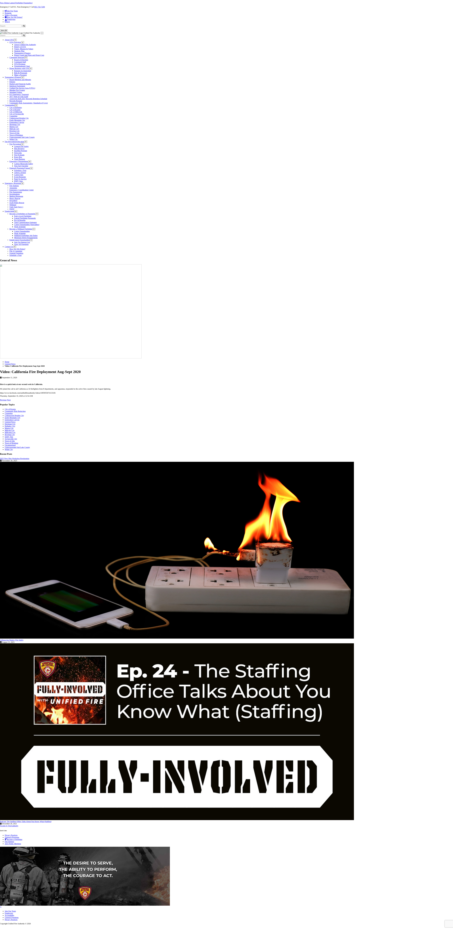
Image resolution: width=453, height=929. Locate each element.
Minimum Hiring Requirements (26, 238)
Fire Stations (14, 186)
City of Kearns (14, 110)
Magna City (13, 127)
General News (10, 364)
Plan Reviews (19, 149)
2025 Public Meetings (13, 844)
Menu (3, 30)
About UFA (9, 40)
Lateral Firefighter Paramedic (25, 218)
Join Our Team (10, 911)
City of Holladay (15, 108)
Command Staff (20, 62)
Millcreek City (10, 432)
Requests (8, 13)
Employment (9, 211)
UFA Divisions (19, 64)
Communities (10, 105)
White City (13, 139)
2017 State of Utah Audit (18, 97)
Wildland (12, 205)
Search (7, 22)
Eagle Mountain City (17, 120)
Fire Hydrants (19, 155)
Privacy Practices (11, 835)
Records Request (15, 101)
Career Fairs (18, 175)
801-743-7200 (39, 7)
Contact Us (9, 247)
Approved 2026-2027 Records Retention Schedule (28, 99)
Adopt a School (20, 173)
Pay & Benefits (19, 220)
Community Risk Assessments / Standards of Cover (28, 103)
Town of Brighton (16, 135)
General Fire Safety (21, 146)
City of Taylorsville (16, 114)
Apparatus (13, 188)
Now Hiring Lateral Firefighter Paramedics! (16, 3)
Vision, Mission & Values (23, 49)
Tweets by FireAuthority (9, 826)
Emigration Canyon (16, 122)
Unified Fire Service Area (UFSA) (22, 88)
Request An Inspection (22, 71)
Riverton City (14, 131)
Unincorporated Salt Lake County (22, 137)
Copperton (13, 116)
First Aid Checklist (21, 166)
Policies (12, 82)
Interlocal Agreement (17, 86)
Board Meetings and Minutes (20, 80)
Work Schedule (20, 227)
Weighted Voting (15, 92)
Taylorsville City (11, 439)
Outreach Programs (12, 837)
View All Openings (21, 244)
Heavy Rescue (14, 198)
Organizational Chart (22, 66)
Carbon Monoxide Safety (23, 164)
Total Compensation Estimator (25, 222)
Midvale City (14, 129)
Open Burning (19, 159)
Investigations (14, 194)
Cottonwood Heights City (19, 118)
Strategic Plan (19, 51)
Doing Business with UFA (19, 68)
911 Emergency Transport (19, 94)
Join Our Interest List (22, 242)
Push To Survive (20, 179)
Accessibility (9, 915)
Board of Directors (21, 60)
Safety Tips (9, 437)
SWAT (11, 209)
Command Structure (16, 57)
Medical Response (16, 196)
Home (7, 362)
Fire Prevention (15, 144)
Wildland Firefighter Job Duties (26, 236)
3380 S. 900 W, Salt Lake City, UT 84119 (15, 926)
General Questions (16, 253)
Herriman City (14, 125)
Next (9, 400)
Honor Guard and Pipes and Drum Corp (29, 55)
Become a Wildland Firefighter (20, 229)
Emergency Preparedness (18, 161)
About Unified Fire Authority (25, 45)
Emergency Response (13, 183)
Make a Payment (11, 15)
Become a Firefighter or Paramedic (22, 214)
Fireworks (18, 153)
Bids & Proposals (20, 73)
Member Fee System (17, 90)
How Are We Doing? (17, 249)
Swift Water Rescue (16, 203)
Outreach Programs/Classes (19, 168)
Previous (3, 400)
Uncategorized (10, 445)
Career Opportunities (22, 231)
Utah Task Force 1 (16, 207)
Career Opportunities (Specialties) (26, 225)
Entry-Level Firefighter (22, 216)
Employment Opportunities (19, 240)
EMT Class (18, 181)
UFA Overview (15, 42)
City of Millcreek (15, 112)
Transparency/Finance (22, 53)
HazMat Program (20, 151)
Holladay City (10, 426)
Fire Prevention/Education (14, 142)
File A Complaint (15, 251)
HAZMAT (13, 201)
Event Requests (20, 177)
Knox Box (18, 157)
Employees (9, 913)
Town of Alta (14, 133)
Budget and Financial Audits (20, 84)
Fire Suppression (15, 192)
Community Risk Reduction (15, 411)
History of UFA (20, 47)
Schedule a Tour (20, 170)
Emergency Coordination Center (21, 190)
